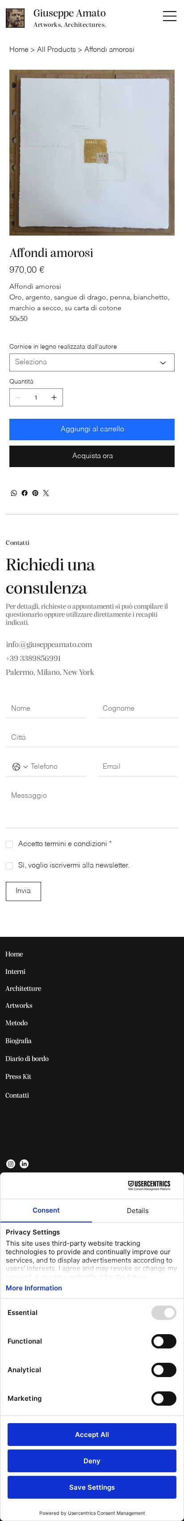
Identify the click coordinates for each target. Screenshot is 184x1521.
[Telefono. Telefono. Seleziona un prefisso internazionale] (20, 767)
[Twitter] (46, 493)
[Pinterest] (35, 493)
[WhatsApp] (13, 493)
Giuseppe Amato (69, 13)
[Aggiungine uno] (54, 397)
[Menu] (170, 16)
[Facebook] (24, 493)
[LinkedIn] (24, 1163)
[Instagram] (10, 1163)
